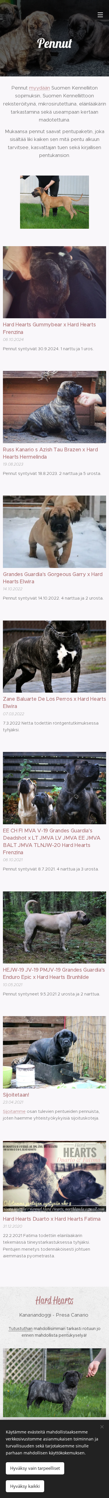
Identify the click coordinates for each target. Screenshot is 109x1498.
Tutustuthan (20, 1328)
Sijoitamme (14, 1111)
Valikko (100, 14)
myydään (39, 88)
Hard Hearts (54, 1300)
